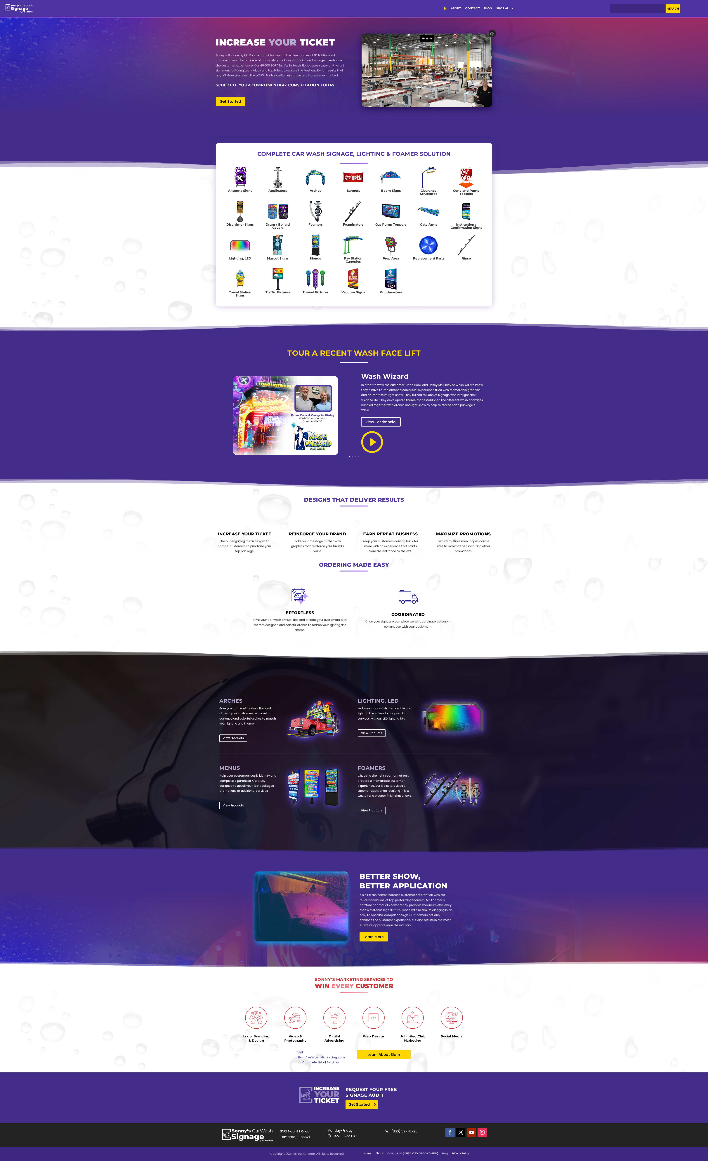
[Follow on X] (460, 1132)
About (456, 8)
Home (368, 1153)
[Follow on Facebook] (450, 1132)
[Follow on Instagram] (482, 1132)
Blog (488, 8)
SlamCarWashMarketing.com (321, 1057)
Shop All (503, 8)
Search (673, 8)
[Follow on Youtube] (471, 1132)
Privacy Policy (460, 1153)
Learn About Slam (384, 1054)
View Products (233, 738)
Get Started (230, 101)
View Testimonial (381, 421)
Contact (472, 8)
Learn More (374, 936)
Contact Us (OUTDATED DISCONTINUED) (412, 1153)
